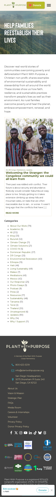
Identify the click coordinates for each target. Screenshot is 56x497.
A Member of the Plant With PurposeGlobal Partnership (28, 357)
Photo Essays (17, 285)
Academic (15, 229)
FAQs (10, 403)
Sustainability (16, 298)
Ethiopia (14, 262)
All (7, 170)
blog (12, 235)
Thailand (14, 308)
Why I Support (17, 321)
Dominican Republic (20, 252)
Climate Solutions (19, 245)
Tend (12, 305)
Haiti (12, 265)
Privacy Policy (15, 421)
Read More (12, 213)
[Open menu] (49, 5)
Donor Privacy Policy (18, 426)
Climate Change (18, 242)
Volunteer (13, 417)
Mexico (14, 278)
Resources (15, 295)
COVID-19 (15, 249)
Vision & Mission (16, 393)
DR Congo (12, 170)
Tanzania (14, 301)
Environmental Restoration (23, 259)
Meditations (21, 170)
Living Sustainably (19, 268)
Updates (29, 170)
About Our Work (18, 226)
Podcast (14, 288)
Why (12, 318)
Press (13, 292)
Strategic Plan (15, 398)
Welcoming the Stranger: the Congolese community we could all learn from (29, 176)
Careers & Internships (18, 412)
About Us (12, 388)
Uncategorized (17, 311)
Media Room (14, 407)
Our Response (17, 282)
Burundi (14, 239)
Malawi (13, 272)
